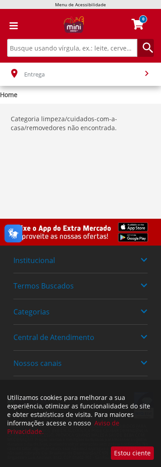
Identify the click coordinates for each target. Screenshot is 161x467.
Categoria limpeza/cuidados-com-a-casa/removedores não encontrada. (64, 123)
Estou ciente (132, 453)
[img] (80, 232)
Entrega (34, 74)
